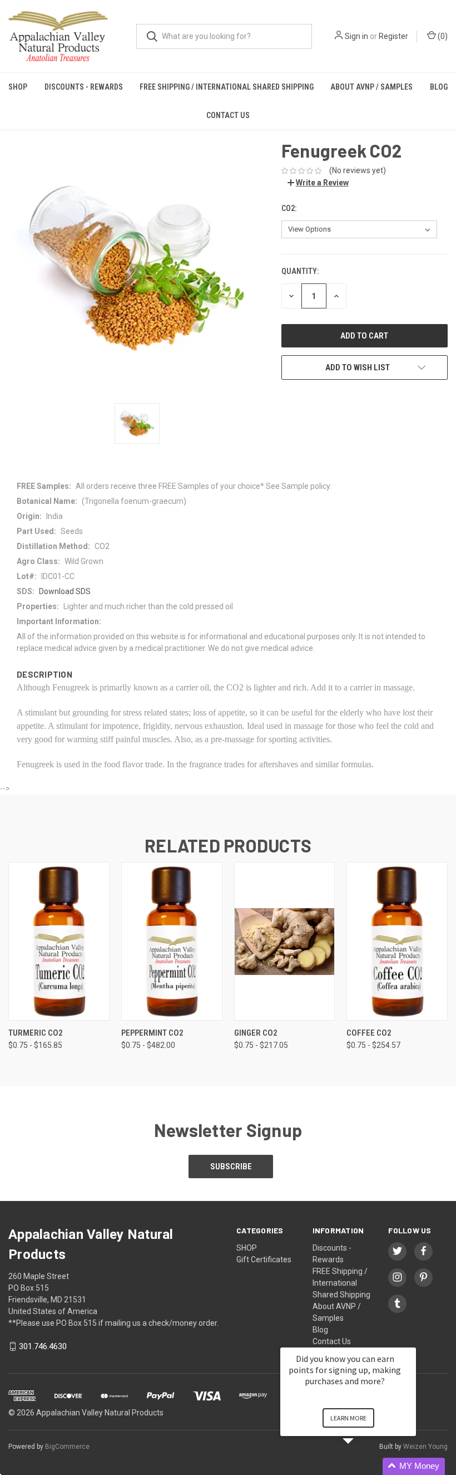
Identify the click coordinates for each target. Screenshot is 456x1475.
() (442, 36)
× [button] (411, 1340)
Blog (439, 86)
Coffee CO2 (368, 1033)
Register (393, 36)
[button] (361, 1466)
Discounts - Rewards (83, 86)
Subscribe (231, 1167)
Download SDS (65, 591)
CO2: (288, 208)
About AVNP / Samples (371, 86)
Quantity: (300, 271)
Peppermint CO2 (152, 1033)
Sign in (356, 36)
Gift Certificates (263, 1259)
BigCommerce (67, 1447)
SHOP (17, 86)
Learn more (348, 1418)
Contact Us (228, 115)
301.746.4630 (43, 1346)
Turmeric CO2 (35, 1033)
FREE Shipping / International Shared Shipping (227, 86)
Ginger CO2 (255, 1033)
